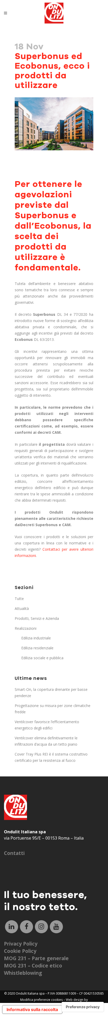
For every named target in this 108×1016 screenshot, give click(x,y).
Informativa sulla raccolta (32, 1009)
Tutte (19, 598)
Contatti (14, 853)
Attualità (22, 608)
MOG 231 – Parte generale (36, 958)
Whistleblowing (23, 973)
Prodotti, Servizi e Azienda (37, 618)
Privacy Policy (20, 943)
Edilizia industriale (36, 637)
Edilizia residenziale (37, 647)
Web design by (77, 999)
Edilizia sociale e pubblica (42, 657)
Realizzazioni (25, 628)
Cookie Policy (20, 951)
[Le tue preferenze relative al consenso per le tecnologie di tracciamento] (83, 1007)
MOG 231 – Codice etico (33, 965)
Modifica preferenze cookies (41, 999)
